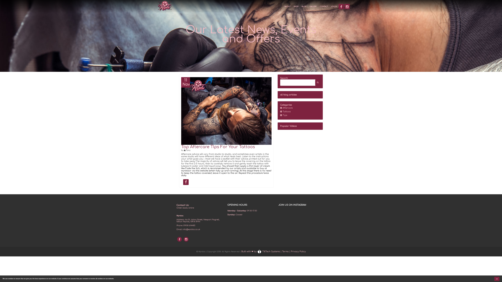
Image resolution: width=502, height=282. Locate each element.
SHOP (296, 6)
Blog (304, 6)
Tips (284, 115)
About (287, 6)
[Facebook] (341, 6)
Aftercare (287, 108)
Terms (285, 251)
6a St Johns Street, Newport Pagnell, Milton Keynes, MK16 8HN (197, 221)
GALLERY (313, 6)
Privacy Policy (298, 251)
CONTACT (324, 6)
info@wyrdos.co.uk (191, 229)
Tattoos (286, 111)
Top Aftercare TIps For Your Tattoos (218, 147)
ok (497, 279)
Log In (334, 6)
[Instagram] (347, 6)
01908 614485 (189, 226)
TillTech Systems (271, 251)
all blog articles (288, 95)
